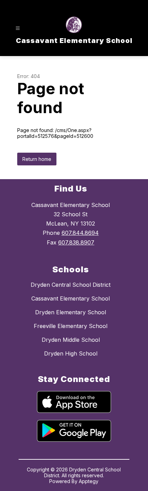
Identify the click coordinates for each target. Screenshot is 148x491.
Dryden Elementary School (70, 312)
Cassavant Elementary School (70, 298)
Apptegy (88, 481)
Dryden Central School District (70, 284)
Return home (36, 159)
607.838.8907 (76, 242)
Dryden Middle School (71, 339)
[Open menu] (18, 28)
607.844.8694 (80, 232)
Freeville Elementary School (70, 326)
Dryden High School (70, 353)
